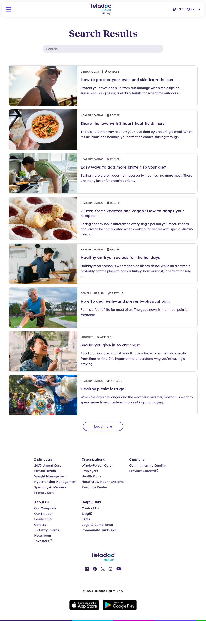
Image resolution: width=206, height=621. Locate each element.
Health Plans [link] (91, 476)
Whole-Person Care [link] (96, 465)
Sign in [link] (195, 9)
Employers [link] (90, 471)
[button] (8, 9)
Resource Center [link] (94, 487)
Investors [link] (41, 541)
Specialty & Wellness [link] (50, 487)
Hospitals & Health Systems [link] (103, 482)
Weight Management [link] (50, 476)
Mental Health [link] (45, 471)
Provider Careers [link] (142, 471)
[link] (87, 569)
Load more (103, 426)
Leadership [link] (43, 519)
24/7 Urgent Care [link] (47, 465)
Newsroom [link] (42, 535)
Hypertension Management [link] (55, 482)
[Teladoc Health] (103, 557)
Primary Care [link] (44, 493)
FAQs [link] (86, 519)
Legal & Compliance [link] (97, 525)
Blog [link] (85, 514)
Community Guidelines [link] (99, 530)
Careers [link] (40, 525)
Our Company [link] (45, 508)
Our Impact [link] (43, 514)
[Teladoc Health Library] (100, 9)
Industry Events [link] (46, 530)
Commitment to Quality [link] (147, 465)
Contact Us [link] (90, 508)
